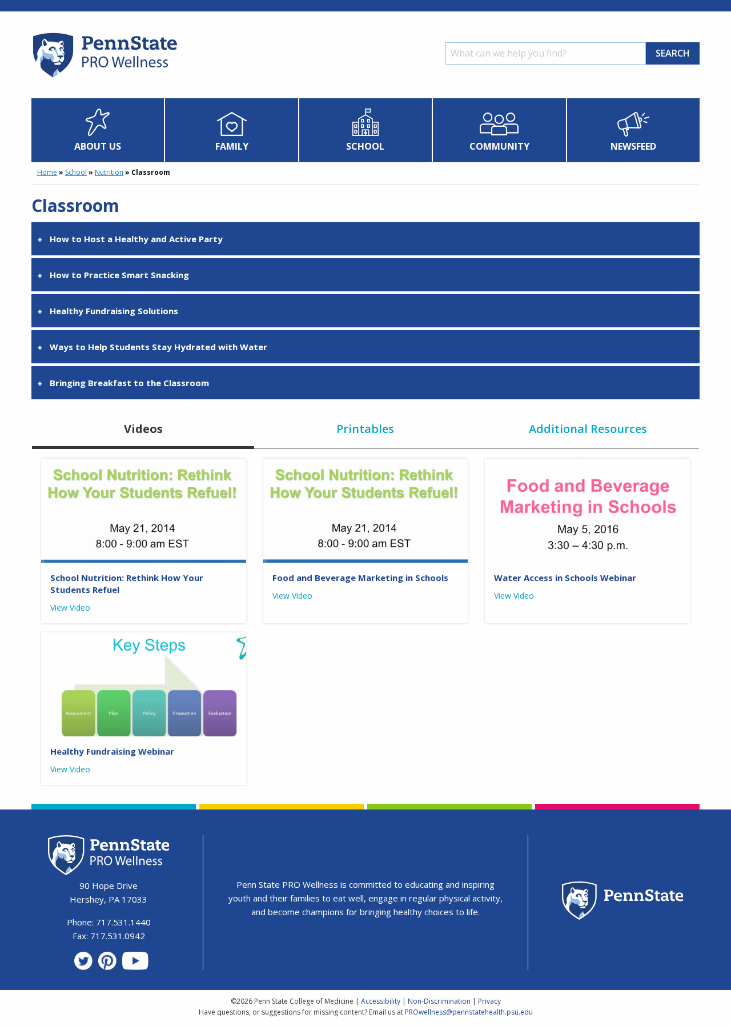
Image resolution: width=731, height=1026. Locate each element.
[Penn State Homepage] (623, 902)
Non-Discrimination (439, 1001)
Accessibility (380, 1001)
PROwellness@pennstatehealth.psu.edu (469, 1012)
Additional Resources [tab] (588, 428)
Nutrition (109, 172)
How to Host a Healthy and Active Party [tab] (136, 239)
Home (47, 172)
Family (231, 146)
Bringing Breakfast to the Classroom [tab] (129, 382)
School (365, 146)
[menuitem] (97, 130)
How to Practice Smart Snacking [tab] (119, 274)
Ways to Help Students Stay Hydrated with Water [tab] (158, 346)
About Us (97, 146)
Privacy (489, 1001)
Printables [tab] (365, 428)
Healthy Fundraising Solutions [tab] (114, 310)
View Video (70, 607)
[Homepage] (104, 77)
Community (499, 146)
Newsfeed (633, 146)
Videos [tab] (143, 428)
